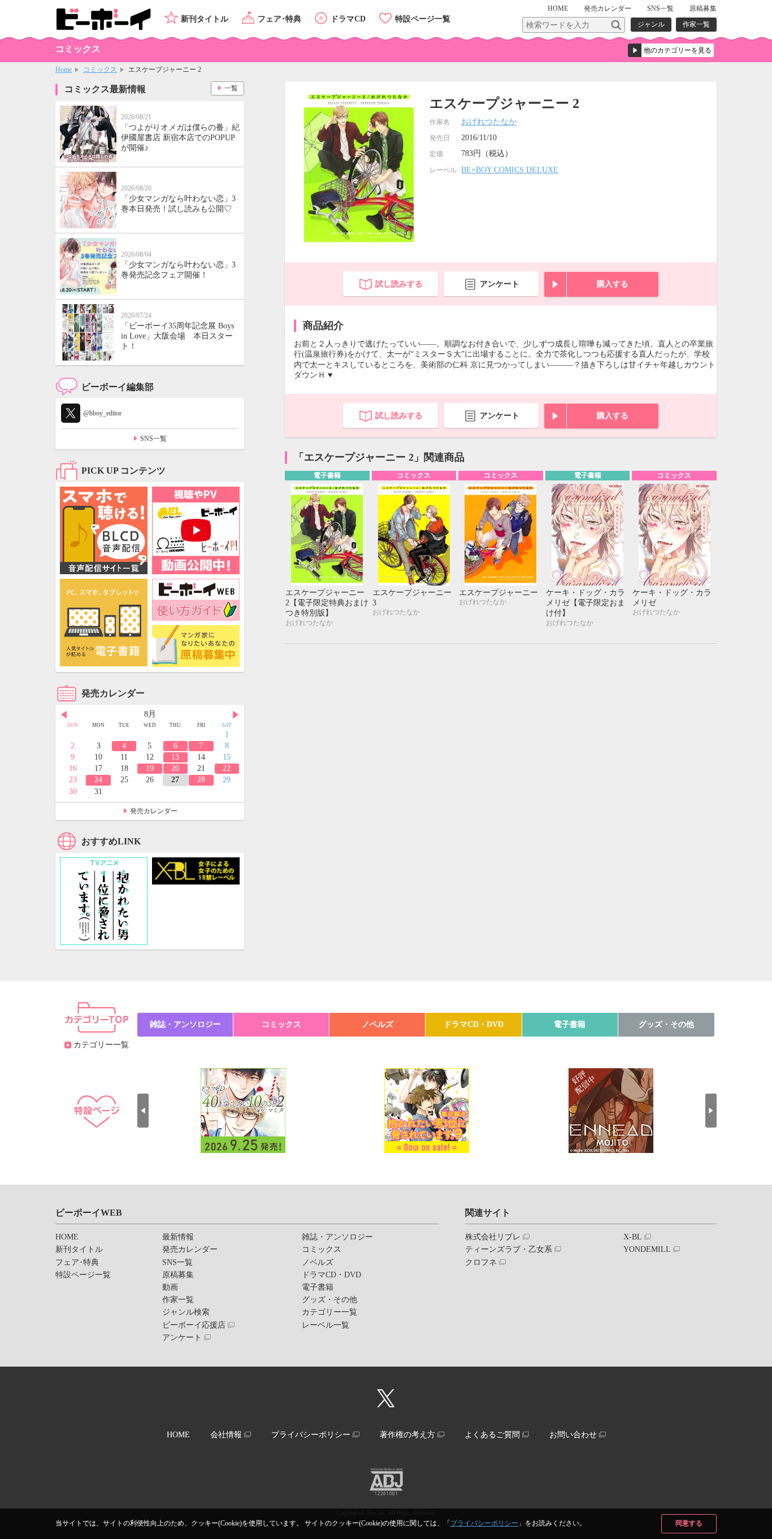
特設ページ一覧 (422, 19)
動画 (170, 1287)
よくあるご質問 (492, 1434)
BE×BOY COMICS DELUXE (509, 170)
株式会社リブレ (493, 1237)
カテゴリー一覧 (101, 1045)
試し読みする (399, 284)
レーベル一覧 (325, 1325)
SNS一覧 (660, 8)
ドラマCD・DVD (474, 1024)
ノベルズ (377, 1024)
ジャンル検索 (186, 1312)
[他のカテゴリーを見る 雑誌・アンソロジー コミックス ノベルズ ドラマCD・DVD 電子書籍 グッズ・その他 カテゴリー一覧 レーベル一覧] (671, 50)
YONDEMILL (647, 1249)
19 (150, 768)
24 (98, 779)
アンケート (499, 284)
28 (201, 779)
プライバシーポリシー (484, 1523)
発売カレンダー (153, 811)
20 (175, 768)
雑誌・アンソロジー (185, 1024)
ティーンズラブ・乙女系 (508, 1249)
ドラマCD (348, 19)
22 (227, 768)
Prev (63, 714)
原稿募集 (703, 8)
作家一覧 (696, 24)
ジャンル (651, 24)
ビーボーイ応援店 (193, 1325)
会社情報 (226, 1434)
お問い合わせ (573, 1434)
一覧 (231, 88)
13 (175, 757)
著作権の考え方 (407, 1434)
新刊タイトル (204, 19)
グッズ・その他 (666, 1024)
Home (63, 69)
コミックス (100, 69)
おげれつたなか (489, 122)
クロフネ (481, 1262)
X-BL (632, 1237)
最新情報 (178, 1237)
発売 (607, 8)
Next (235, 714)
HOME (558, 8)
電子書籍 (569, 1024)
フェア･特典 (279, 19)
